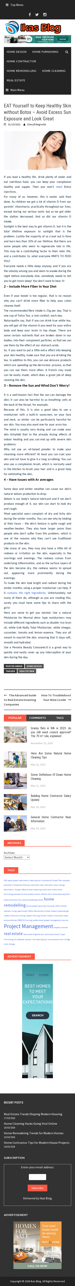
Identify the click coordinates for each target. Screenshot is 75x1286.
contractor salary (51, 885)
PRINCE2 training (25, 920)
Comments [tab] (37, 717)
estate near (46, 889)
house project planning (36, 906)
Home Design (17, 51)
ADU (6, 880)
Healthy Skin (26, 671)
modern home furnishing (14, 915)
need (60, 187)
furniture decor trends (30, 894)
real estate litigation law (33, 934)
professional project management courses (50, 920)
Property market (61, 927)
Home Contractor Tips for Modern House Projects (36, 1142)
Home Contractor (21, 61)
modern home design (60, 911)
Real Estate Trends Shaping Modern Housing (33, 1114)
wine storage (9, 944)
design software (21, 889)
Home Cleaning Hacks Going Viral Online (30, 1123)
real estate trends (52, 934)
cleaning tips (35, 880)
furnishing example (12, 894)
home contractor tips (13, 900)
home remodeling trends (32, 900)
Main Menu (17, 90)
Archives (9, 853)
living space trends (20, 911)
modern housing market (36, 915)
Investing (50, 906)
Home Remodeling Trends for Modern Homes (33, 1133)
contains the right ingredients (26, 593)
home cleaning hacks (61, 894)
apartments (24, 880)
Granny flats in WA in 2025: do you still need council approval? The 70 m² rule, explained (51, 732)
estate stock (57, 889)
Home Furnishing (45, 51)
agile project (13, 880)
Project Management (28, 926)
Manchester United (42, 911)
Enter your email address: (37, 1167)
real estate (13, 933)
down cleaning (35, 889)
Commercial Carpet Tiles (51, 880)
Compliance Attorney (21, 885)
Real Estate (16, 80)
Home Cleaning (54, 70)
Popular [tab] (15, 717)
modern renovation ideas (57, 915)
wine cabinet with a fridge (59, 939)
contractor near (37, 885)
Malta (30, 911)
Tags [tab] (60, 717)
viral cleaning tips (39, 939)
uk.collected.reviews (23, 939)
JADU (57, 906)
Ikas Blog (46, 1198)
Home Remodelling (21, 70)
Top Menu (16, 5)
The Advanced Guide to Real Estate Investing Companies (20, 699)
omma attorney (10, 920)
